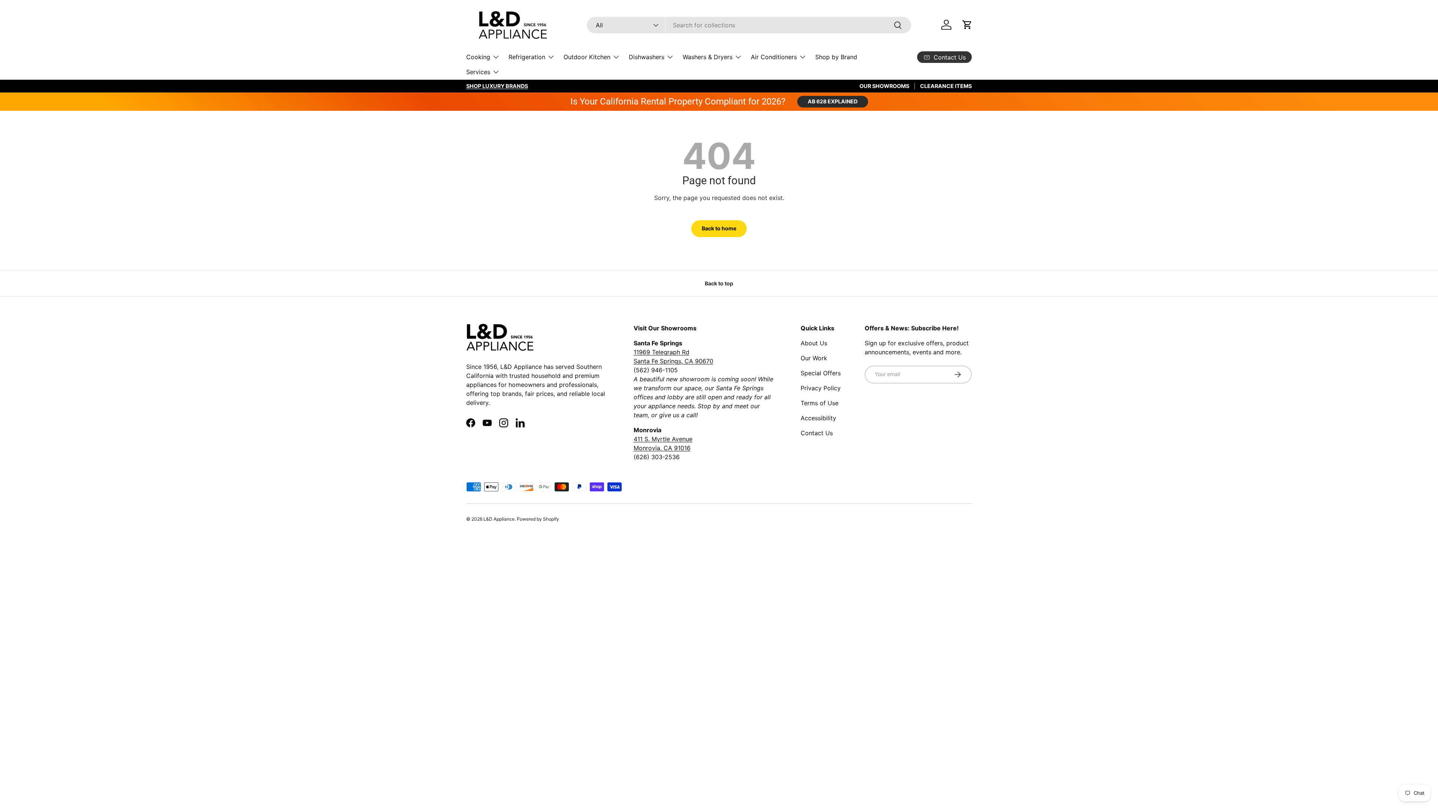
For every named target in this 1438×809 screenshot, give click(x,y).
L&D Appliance (499, 519)
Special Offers (821, 373)
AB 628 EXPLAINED (833, 101)
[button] (967, 24)
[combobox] (749, 25)
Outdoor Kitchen (587, 57)
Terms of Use (819, 403)
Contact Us (817, 433)
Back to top (719, 283)
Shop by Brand (836, 57)
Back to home (719, 228)
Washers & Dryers (707, 57)
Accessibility (818, 418)
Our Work (814, 358)
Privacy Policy (821, 388)
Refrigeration (527, 57)
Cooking (478, 57)
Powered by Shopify (538, 519)
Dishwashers (646, 57)
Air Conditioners (774, 57)
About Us (814, 343)
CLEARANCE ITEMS (946, 86)
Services (478, 72)
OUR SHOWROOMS (884, 86)
